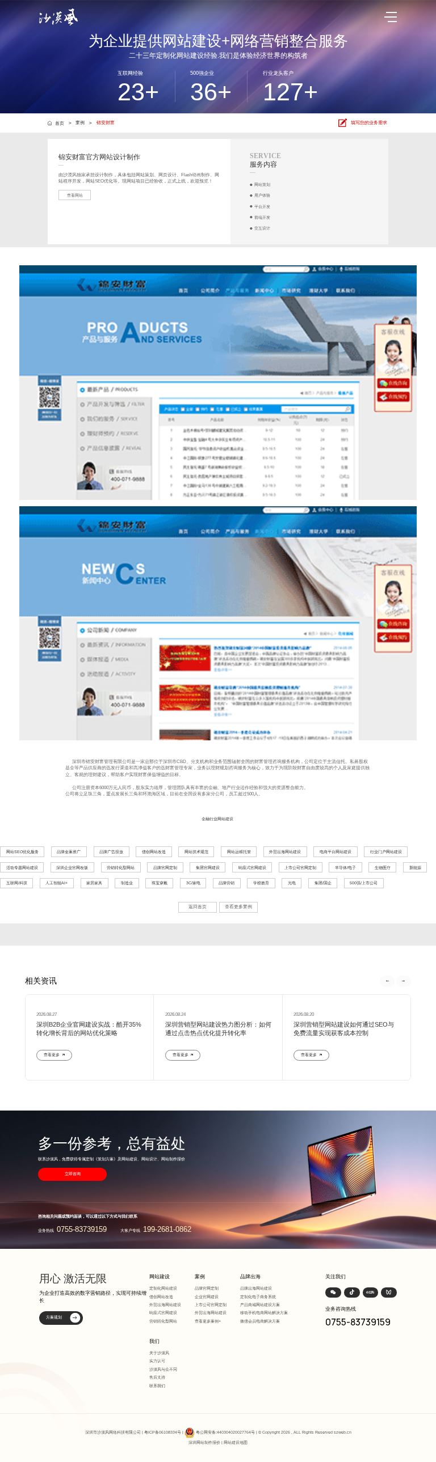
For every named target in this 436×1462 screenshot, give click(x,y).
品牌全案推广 (69, 852)
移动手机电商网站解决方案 (264, 1312)
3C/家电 (193, 883)
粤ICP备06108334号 (162, 1432)
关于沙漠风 (159, 1352)
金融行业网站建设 (217, 819)
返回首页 (197, 906)
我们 (154, 1341)
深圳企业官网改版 (72, 868)
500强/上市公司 (364, 883)
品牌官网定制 (165, 868)
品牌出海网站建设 (256, 1288)
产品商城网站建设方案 (260, 1304)
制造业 (127, 883)
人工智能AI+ (56, 883)
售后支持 (157, 1377)
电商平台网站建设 (335, 852)
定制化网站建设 (163, 1288)
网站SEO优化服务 (22, 852)
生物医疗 (383, 868)
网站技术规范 (196, 852)
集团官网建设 (208, 868)
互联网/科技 (16, 883)
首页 (59, 123)
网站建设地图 (236, 1442)
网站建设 (159, 1276)
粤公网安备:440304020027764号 (225, 1432)
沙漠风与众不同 (163, 1369)
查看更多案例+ (208, 1321)
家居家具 (94, 883)
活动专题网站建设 (22, 868)
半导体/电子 (345, 868)
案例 (80, 122)
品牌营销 (226, 883)
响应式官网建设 (252, 868)
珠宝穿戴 (159, 883)
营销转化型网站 (121, 868)
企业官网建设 (207, 1296)
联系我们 (157, 1385)
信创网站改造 (154, 852)
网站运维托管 (239, 852)
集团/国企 (323, 883)
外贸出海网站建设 (285, 852)
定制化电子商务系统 (258, 1296)
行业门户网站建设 (386, 852)
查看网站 (75, 195)
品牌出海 (250, 1276)
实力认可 (157, 1360)
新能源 (415, 868)
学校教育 (261, 883)
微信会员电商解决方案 (260, 1321)
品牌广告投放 (111, 852)
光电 (292, 883)
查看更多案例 (238, 906)
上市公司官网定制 (300, 868)
